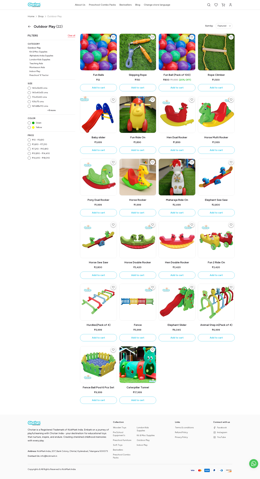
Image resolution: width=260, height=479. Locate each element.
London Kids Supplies (39, 59)
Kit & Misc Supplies (38, 51)
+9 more (51, 110)
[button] (209, 5)
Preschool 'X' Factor (39, 75)
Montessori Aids (37, 67)
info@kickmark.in (48, 456)
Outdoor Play (34, 48)
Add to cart (98, 87)
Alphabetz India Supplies (41, 55)
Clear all (71, 35)
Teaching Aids (36, 63)
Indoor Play (34, 71)
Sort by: (209, 26)
